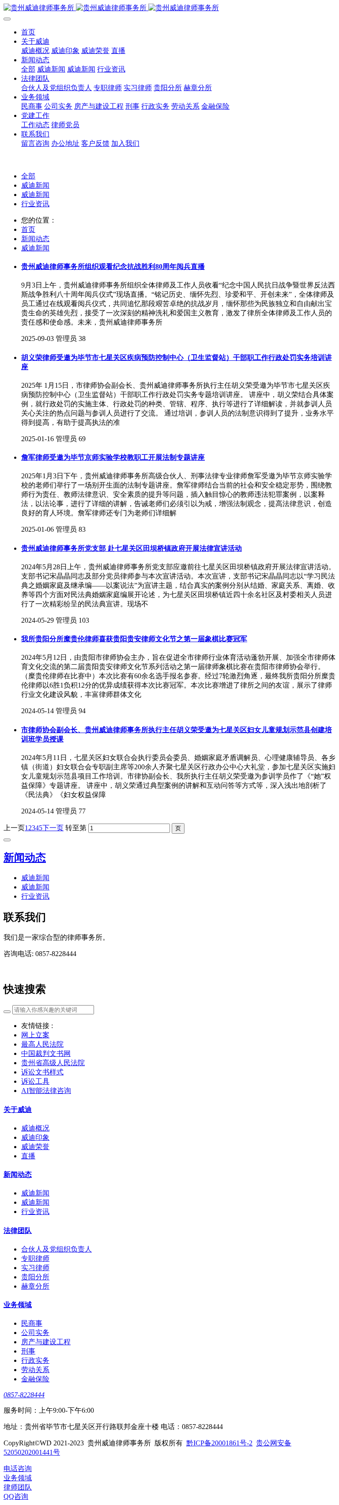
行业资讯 (35, 204)
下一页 (53, 828)
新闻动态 (35, 238)
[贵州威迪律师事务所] (169, 8)
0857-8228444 (24, 1395)
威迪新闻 (35, 185)
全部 (28, 69)
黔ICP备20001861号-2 (219, 1443)
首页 (28, 229)
